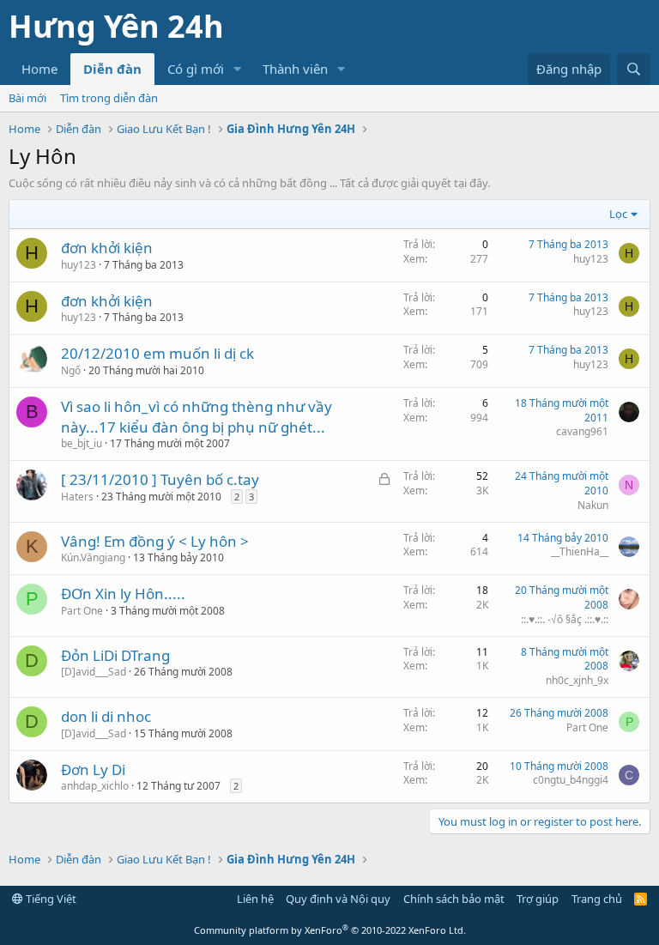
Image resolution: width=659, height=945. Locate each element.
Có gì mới (195, 68)
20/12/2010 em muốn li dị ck (157, 353)
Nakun (592, 505)
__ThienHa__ (579, 551)
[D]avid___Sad (93, 671)
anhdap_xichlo (95, 785)
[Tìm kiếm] (633, 69)
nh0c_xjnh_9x (577, 680)
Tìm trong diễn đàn (109, 98)
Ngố (71, 370)
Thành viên (295, 68)
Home (39, 68)
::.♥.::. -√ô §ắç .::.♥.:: (564, 619)
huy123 (78, 264)
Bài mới (27, 98)
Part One (82, 610)
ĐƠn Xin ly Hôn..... (123, 593)
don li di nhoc (106, 716)
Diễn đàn (112, 68)
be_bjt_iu (81, 443)
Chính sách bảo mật (454, 898)
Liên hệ (255, 898)
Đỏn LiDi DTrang (115, 655)
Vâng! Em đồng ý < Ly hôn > (155, 541)
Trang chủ (596, 898)
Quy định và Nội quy (338, 898)
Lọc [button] (618, 213)
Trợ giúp (538, 898)
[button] (238, 69)
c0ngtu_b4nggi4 (570, 779)
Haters (77, 496)
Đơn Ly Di (93, 769)
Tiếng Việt (49, 898)
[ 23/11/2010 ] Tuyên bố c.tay (160, 479)
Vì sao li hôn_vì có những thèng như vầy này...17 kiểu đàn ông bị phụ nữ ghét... (196, 417)
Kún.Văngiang (93, 557)
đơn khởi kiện (107, 247)
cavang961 (582, 431)
